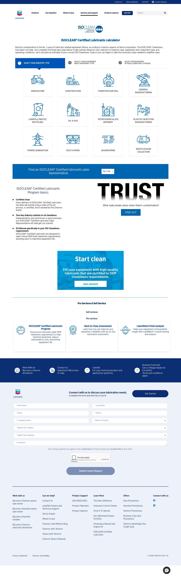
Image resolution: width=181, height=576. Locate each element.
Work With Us (29, 368)
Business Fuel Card (151, 365)
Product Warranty (80, 506)
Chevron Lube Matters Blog (55, 524)
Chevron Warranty (132, 2)
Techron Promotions (132, 511)
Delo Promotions (131, 501)
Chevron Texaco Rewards (54, 539)
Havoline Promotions (133, 506)
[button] (131, 212)
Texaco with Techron (51, 534)
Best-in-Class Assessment (98, 326)
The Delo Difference (103, 501)
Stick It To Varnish (102, 511)
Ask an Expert (48, 514)
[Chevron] (19, 19)
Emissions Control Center (105, 506)
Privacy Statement (20, 556)
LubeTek (96, 368)
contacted (85, 449)
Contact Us (118, 2)
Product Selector (80, 511)
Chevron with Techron (52, 529)
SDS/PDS (145, 2)
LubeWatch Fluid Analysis (150, 326)
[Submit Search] (165, 13)
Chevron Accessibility (40, 556)
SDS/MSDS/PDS (79, 501)
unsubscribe (115, 449)
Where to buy (48, 519)
